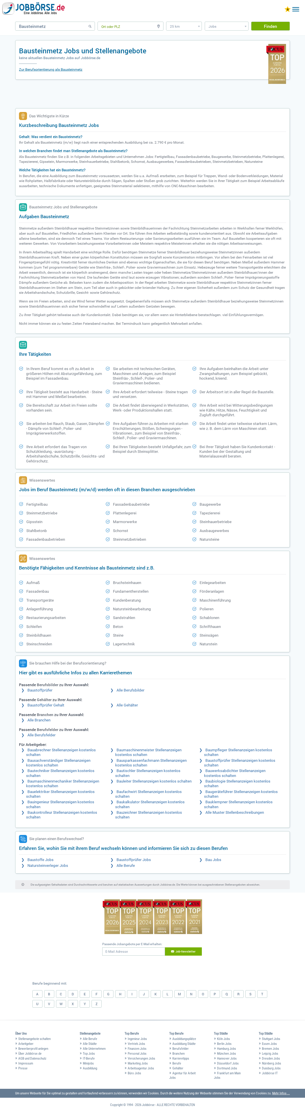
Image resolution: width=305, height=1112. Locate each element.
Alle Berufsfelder (41, 735)
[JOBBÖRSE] (33, 9)
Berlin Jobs (224, 1044)
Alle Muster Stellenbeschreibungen (234, 812)
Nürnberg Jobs (271, 1063)
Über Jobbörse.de (30, 1054)
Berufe (176, 1063)
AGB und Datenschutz (32, 1058)
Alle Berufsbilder (130, 690)
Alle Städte (90, 1044)
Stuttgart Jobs (271, 1039)
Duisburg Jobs (271, 1068)
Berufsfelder (180, 1049)
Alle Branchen (38, 720)
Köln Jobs (223, 1039)
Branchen (178, 1054)
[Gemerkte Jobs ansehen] (287, 9)
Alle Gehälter (127, 705)
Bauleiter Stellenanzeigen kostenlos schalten (154, 781)
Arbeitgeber (25, 1044)
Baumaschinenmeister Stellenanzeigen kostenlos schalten (148, 752)
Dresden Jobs (271, 1058)
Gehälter (177, 1068)
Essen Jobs (269, 1044)
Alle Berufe (126, 866)
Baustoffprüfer (39, 690)
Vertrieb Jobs (136, 1044)
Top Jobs (89, 1054)
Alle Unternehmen (94, 1049)
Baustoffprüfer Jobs (134, 860)
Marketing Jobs (138, 1063)
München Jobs (226, 1054)
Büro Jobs (134, 1073)
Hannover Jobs (227, 1058)
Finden (270, 26)
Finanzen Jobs (137, 1049)
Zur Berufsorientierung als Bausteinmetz (50, 69)
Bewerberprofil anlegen (33, 1049)
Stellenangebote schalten (34, 1039)
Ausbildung (90, 1068)
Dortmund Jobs (227, 1068)
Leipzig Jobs (270, 1054)
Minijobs (88, 1063)
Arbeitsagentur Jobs (141, 1068)
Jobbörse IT (270, 1073)
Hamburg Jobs (226, 1049)
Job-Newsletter (185, 951)
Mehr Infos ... (281, 1093)
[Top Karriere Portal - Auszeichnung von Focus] (152, 917)
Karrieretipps (180, 1058)
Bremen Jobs (270, 1049)
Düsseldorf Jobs (228, 1063)
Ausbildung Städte (184, 1044)
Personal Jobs (137, 1054)
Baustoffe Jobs (40, 860)
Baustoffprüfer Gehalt (45, 705)
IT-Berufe (89, 1058)
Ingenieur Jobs (137, 1039)
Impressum (25, 1063)
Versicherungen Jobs (141, 1058)
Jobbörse (148, 1105)
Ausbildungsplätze (184, 1039)
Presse (22, 1068)
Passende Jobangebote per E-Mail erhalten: (132, 944)
